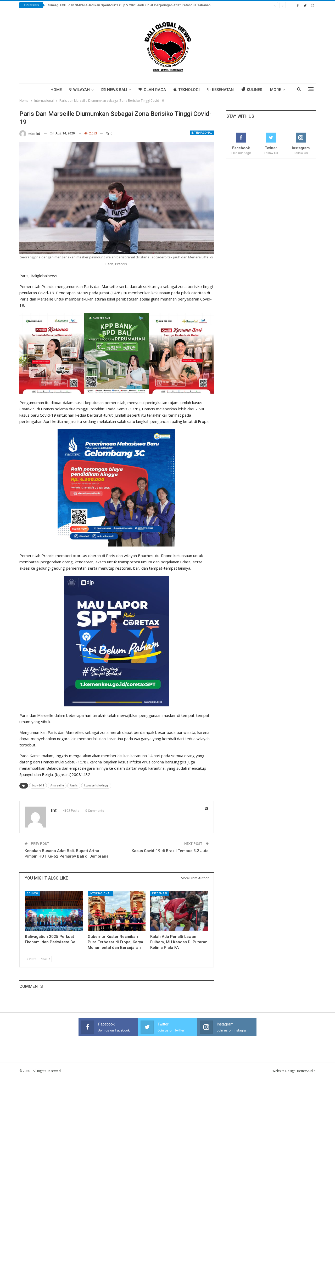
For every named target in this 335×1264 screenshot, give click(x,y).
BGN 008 (32, 893)
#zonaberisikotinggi (96, 785)
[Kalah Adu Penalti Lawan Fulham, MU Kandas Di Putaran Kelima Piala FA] (179, 911)
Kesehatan (223, 89)
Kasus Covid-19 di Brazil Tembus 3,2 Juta (170, 850)
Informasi (159, 893)
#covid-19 (38, 785)
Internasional (201, 132)
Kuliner (255, 89)
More (275, 89)
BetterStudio (306, 1071)
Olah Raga (155, 89)
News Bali (117, 89)
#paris (74, 785)
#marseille (57, 785)
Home (56, 89)
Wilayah (81, 89)
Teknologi (189, 89)
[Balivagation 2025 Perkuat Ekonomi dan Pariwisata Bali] (54, 911)
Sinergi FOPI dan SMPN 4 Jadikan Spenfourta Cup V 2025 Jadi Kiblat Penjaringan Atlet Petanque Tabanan (129, 5)
